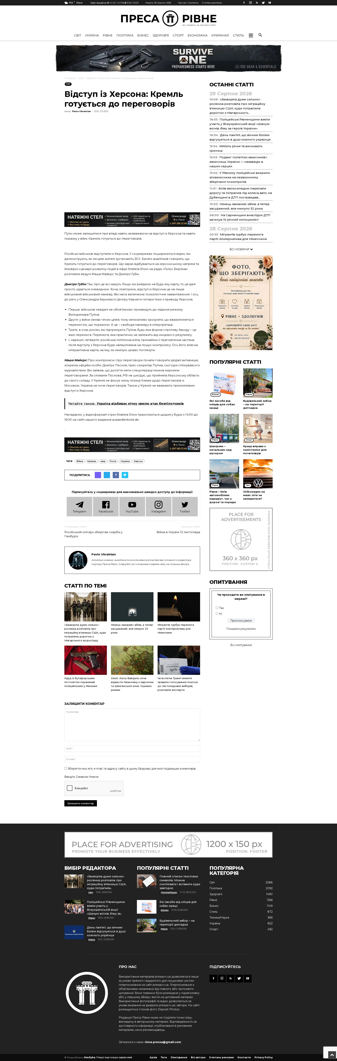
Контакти (244, 1057)
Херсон (138, 461)
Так (221, 608)
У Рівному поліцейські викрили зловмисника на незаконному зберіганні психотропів (239, 177)
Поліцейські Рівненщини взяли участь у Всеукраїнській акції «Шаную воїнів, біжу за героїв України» (239, 124)
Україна (92, 35)
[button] (251, 35)
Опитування (179, 1057)
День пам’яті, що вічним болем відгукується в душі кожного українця (106, 931)
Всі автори (198, 1057)
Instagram (158, 511)
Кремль (91, 461)
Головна (69, 78)
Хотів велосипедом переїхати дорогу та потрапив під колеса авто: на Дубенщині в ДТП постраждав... (240, 193)
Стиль (238, 35)
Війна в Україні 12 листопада (178, 532)
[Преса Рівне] (168, 18)
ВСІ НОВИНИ (240, 249)
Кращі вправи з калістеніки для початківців (255, 450)
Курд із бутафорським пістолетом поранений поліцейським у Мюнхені (80, 682)
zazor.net (125, 1057)
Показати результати (241, 629)
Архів (153, 1057)
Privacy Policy (264, 1057)
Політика (124, 35)
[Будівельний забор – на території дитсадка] (258, 383)
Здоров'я (161, 35)
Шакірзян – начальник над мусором (220, 450)
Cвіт (77, 35)
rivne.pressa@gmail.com (163, 1042)
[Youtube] (270, 2)
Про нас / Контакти (188, 2)
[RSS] (257, 2)
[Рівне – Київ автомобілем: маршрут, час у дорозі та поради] (224, 473)
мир (103, 461)
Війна (80, 461)
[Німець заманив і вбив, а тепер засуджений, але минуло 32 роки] (132, 606)
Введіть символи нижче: (81, 777)
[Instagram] (250, 2)
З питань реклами (212, 2)
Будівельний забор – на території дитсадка (257, 404)
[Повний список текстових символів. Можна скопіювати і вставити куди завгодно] (146, 881)
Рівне (108, 35)
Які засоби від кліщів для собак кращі (222, 404)
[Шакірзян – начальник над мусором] (224, 428)
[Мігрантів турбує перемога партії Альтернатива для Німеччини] (179, 606)
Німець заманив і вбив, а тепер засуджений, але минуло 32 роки (132, 628)
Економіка (198, 35)
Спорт (178, 35)
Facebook (106, 511)
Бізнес (143, 35)
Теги (164, 1057)
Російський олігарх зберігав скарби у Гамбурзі (93, 534)
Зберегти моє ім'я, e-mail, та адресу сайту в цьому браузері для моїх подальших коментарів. (132, 768)
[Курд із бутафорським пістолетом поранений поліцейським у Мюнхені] (85, 660)
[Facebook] (244, 2)
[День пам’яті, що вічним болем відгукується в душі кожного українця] (74, 932)
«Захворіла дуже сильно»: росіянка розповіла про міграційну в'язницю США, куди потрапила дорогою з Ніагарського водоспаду (85, 632)
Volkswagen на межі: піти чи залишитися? (254, 495)
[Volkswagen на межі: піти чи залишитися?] (258, 473)
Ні (220, 614)
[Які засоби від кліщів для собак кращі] (224, 383)
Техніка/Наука (219, 917)
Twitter (185, 511)
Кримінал (220, 35)
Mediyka (89, 1057)
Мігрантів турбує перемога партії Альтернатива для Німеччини (176, 628)
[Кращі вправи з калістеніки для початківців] (258, 428)
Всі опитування (241, 645)
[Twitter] (263, 2)
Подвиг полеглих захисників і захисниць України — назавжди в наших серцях (238, 161)
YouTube (132, 511)
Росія (113, 461)
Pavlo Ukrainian (81, 111)
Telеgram (79, 511)
